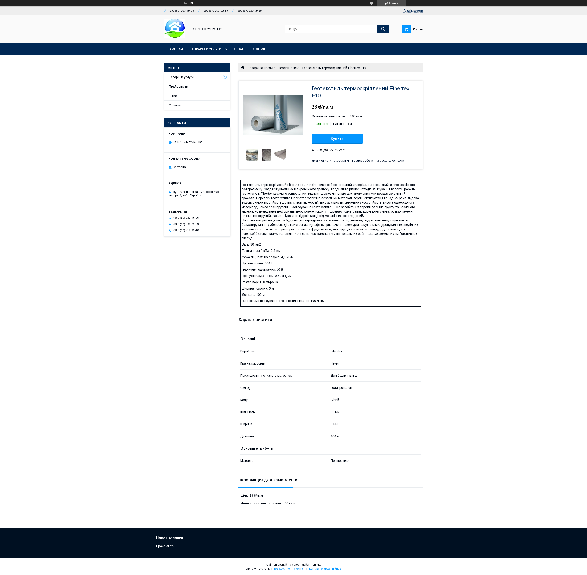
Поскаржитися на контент (289, 568)
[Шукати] (383, 29)
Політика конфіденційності (325, 568)
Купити (337, 139)
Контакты (261, 49)
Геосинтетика (289, 68)
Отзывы (175, 105)
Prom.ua (315, 564)
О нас (239, 49)
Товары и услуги (206, 49)
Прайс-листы (178, 86)
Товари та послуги (261, 68)
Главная (175, 49)
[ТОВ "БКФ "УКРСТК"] (174, 37)
